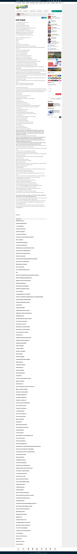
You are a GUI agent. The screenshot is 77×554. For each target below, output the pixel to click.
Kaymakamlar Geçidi (21, 454)
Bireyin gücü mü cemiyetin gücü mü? (24, 435)
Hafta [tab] (58, 59)
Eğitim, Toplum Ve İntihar (22, 389)
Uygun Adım (19, 538)
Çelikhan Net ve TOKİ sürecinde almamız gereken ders (28, 446)
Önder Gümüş (53, 27)
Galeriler (28, 550)
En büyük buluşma (20, 500)
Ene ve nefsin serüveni (21, 405)
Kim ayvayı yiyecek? (21, 416)
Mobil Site (18, 550)
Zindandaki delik (20, 430)
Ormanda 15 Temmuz (21, 229)
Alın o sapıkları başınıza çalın (22, 269)
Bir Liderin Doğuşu (20, 356)
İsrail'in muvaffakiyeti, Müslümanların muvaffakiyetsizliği (29, 296)
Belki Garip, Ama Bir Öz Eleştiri (23, 329)
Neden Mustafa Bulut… (21, 283)
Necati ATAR (53, 41)
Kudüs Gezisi (19, 305)
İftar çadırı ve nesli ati (21, 324)
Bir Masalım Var (19, 383)
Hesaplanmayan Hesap (21, 514)
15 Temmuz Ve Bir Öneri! (21, 245)
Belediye (23, 2)
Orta (50, 88)
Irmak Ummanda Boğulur (22, 528)
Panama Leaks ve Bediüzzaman (23, 250)
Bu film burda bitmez (21, 441)
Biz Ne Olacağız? (20, 345)
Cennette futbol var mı (21, 519)
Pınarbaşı (41, 2)
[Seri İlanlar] (55, 1)
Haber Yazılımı (45, 553)
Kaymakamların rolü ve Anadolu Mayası (25, 451)
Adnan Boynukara (54, 34)
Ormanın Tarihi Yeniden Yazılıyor (23, 378)
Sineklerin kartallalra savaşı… (23, 288)
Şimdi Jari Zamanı (20, 541)
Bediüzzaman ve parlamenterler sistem (25, 248)
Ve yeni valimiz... (20, 544)
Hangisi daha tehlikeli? (21, 343)
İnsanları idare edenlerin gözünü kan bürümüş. (26, 258)
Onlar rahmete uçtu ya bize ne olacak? (25, 495)
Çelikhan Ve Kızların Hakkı (22, 392)
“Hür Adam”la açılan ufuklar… (23, 470)
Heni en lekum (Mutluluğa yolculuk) (24, 506)
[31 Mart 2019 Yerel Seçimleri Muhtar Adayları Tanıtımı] (50, 111)
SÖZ (17, 272)
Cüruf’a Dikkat (19, 533)
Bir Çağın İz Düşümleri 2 (21, 394)
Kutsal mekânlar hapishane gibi (23, 299)
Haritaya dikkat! (20, 489)
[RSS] (60, 1)
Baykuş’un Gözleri (20, 381)
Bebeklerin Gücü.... (20, 220)
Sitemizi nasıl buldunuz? (52, 84)
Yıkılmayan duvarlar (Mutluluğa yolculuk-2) (26, 503)
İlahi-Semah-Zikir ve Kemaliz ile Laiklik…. (55, 26)
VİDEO (60, 2)
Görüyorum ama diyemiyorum (23, 465)
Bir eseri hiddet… (20, 239)
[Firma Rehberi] (53, 1)
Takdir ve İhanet (19, 348)
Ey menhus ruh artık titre (21, 321)
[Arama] (49, 1)
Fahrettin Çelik (54, 31)
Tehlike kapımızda (20, 487)
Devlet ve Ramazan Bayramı (22, 492)
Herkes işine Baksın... (20, 373)
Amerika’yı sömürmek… (21, 408)
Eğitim (37, 2)
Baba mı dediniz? (20, 419)
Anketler (42, 550)
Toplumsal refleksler (20, 364)
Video (33, 550)
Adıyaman (19, 2)
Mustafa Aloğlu (54, 24)
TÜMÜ (60, 14)
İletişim (46, 550)
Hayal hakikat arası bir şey (22, 427)
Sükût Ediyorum (19, 367)
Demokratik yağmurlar (21, 443)
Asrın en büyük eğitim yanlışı (22, 481)
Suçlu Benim (19, 375)
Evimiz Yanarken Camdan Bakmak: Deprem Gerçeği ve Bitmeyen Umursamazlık (54, 18)
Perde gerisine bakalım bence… (23, 498)
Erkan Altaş (53, 20)
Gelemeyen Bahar (20, 370)
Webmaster (55, 550)
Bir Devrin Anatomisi (20, 256)
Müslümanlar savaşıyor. (21, 264)
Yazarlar (37, 550)
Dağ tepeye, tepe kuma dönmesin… (24, 313)
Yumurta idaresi (19, 432)
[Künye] (58, 1)
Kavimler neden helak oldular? (23, 402)
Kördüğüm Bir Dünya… (21, 460)
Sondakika (23, 550)
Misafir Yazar (53, 48)
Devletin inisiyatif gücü (21, 223)
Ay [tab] (60, 59)
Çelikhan (27, 2)
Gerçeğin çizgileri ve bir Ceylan (23, 522)
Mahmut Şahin (19, 362)
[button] (62, 3)
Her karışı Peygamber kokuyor (23, 302)
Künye (50, 550)
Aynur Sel (53, 45)
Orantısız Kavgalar (20, 231)
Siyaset (44, 2)
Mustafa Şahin (19, 354)
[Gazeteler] (57, 1)
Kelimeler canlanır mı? (21, 400)
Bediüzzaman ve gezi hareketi (23, 326)
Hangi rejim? (19, 422)
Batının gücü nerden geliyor (22, 286)
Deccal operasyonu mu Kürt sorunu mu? (25, 386)
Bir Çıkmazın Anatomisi (21, 424)
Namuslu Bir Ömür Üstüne (54, 46)
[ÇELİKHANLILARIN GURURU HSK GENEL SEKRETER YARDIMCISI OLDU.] (50, 104)
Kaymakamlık (32, 2)
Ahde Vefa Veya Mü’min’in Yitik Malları (25, 449)
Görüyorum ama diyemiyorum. (23, 253)
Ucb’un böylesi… (19, 291)
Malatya (48, 2)
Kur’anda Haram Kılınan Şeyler (55, 49)
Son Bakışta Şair (53, 38)
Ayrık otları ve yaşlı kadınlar (22, 261)
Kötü (50, 91)
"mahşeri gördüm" (20, 411)
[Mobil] (48, 1)
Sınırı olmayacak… (20, 267)
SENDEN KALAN (53, 21)
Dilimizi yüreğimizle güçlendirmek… (24, 277)
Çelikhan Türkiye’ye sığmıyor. (23, 340)
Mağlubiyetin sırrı (20, 316)
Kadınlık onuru (19, 335)
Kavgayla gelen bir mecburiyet (23, 294)
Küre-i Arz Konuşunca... (21, 413)
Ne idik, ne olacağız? (20, 351)
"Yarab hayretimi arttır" (21, 473)
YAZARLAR (53, 2)
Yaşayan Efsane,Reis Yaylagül (23, 359)
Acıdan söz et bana (20, 438)
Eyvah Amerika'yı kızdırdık (22, 479)
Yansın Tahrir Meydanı (21, 462)
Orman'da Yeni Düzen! (21, 234)
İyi (49, 86)
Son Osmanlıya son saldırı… (22, 332)
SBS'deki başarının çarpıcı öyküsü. (24, 318)
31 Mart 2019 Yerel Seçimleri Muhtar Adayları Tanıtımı (56, 111)
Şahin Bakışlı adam (20, 511)
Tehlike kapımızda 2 (20, 484)
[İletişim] (51, 1)
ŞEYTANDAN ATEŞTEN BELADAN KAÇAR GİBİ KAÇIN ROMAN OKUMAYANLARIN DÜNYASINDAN (54, 43)
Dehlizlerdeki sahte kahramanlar (23, 337)
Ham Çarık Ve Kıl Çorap (21, 536)
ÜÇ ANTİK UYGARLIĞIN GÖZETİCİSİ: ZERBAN (56, 29)
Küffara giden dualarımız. (22, 242)
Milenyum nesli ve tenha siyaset (23, 280)
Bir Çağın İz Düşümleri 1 (21, 397)
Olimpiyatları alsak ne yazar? (23, 310)
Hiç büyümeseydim (20, 307)
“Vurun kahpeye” (20, 226)
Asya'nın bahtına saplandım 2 (23, 508)
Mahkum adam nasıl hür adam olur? (24, 468)
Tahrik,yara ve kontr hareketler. (23, 530)
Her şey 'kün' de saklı (20, 476)
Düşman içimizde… (20, 457)
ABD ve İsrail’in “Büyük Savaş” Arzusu (55, 36)
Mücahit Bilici (53, 37)
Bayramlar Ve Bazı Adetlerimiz (23, 525)
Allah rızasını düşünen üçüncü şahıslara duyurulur (27, 275)
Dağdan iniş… (19, 517)
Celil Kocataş (53, 16)
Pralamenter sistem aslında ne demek (24, 237)
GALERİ (57, 2)
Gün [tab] (56, 59)
